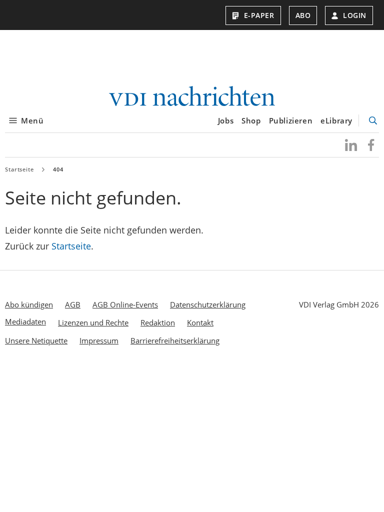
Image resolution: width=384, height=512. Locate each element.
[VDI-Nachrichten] (192, 97)
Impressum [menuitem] (99, 341)
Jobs (226, 121)
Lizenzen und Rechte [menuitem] (93, 323)
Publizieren (291, 121)
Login (354, 15)
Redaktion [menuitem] (157, 323)
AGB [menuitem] (72, 305)
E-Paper (259, 15)
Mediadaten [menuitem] (25, 321)
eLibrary (336, 121)
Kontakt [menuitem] (200, 323)
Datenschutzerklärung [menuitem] (208, 305)
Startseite (19, 169)
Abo (303, 15)
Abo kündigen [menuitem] (29, 305)
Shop (251, 121)
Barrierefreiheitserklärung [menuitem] (175, 341)
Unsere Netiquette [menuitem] (36, 341)
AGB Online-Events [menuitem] (125, 305)
